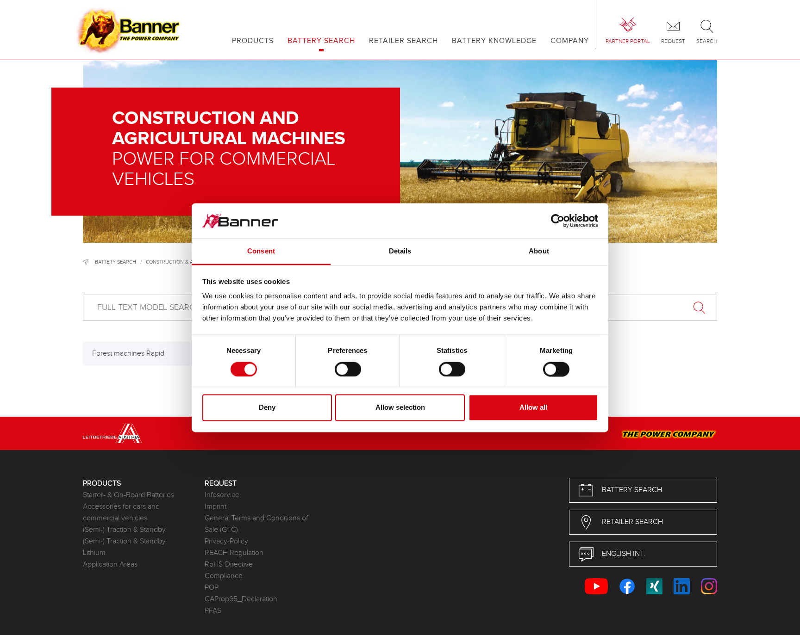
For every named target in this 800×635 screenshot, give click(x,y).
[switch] (348, 369)
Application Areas (110, 564)
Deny (267, 408)
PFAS (213, 610)
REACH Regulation (234, 553)
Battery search (115, 262)
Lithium (94, 553)
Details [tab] (400, 251)
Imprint (215, 506)
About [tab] (539, 251)
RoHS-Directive (229, 564)
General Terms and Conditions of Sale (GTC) (256, 524)
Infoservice (222, 495)
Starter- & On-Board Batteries (128, 495)
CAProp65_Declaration (241, 599)
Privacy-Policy (226, 541)
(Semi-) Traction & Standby (124, 529)
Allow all (533, 408)
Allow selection (400, 408)
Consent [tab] (261, 251)
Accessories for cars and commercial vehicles (121, 512)
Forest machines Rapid (128, 353)
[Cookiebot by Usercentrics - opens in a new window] (557, 221)
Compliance (224, 576)
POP (212, 587)
